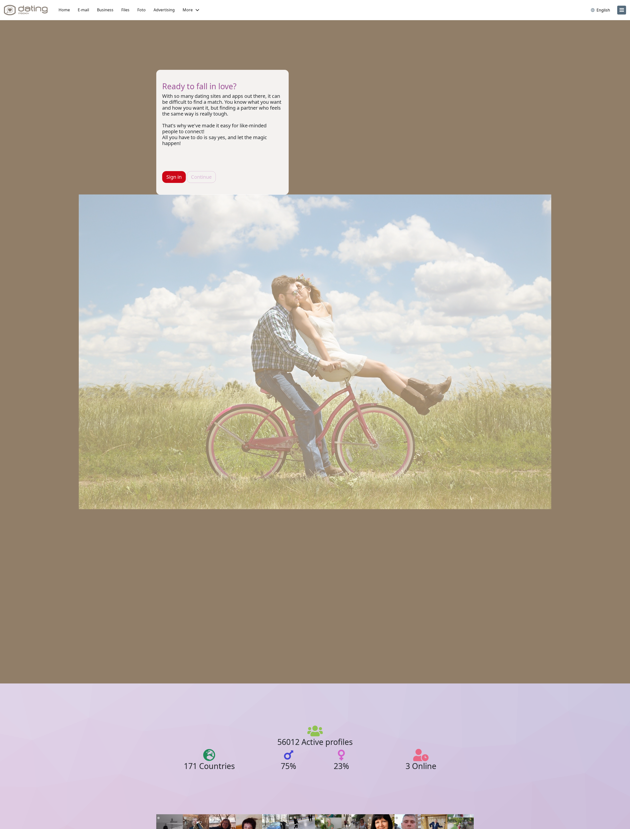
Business (105, 10)
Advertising (164, 10)
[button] (191, 10)
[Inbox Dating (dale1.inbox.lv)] (26, 10)
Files (125, 10)
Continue (201, 177)
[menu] (621, 10)
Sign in (174, 177)
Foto (141, 10)
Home (64, 10)
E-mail (83, 10)
